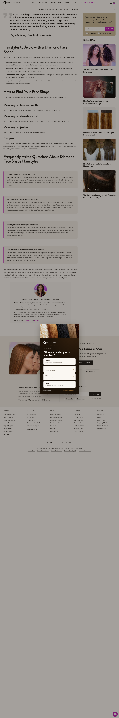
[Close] (76, 326)
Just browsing (47, 390)
